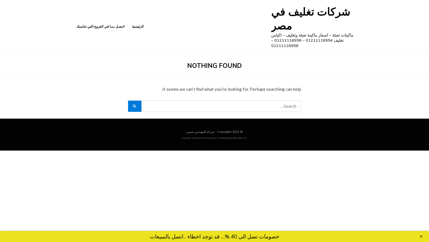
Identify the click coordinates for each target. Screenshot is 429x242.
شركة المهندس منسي (200, 132)
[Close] (421, 236)
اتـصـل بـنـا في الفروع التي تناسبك (100, 26)
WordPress (240, 138)
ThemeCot (210, 138)
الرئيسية (138, 26)
